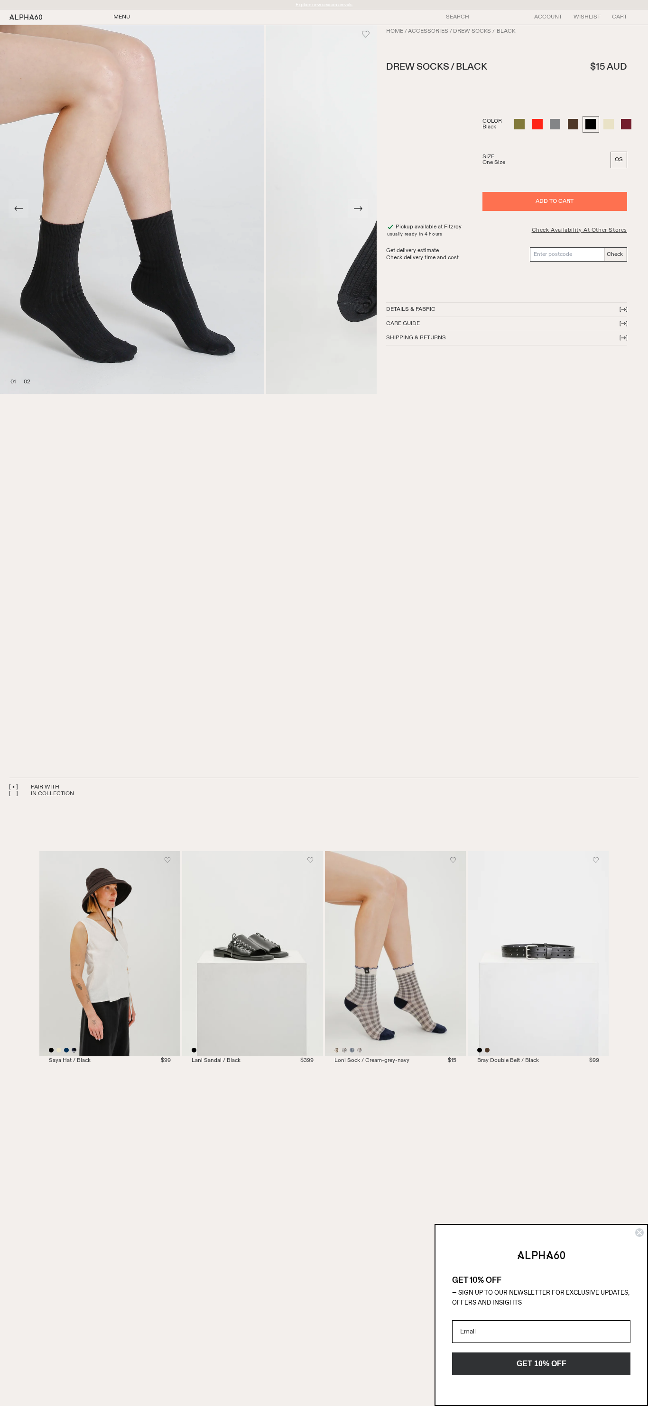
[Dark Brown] (487, 1050)
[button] (619, 17)
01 (12, 380)
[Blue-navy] (352, 1050)
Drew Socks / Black (484, 32)
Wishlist (587, 17)
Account (548, 17)
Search (457, 17)
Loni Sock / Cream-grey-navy (371, 1060)
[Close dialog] (639, 1232)
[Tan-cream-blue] (344, 1050)
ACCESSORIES (428, 32)
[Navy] (66, 1050)
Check (615, 254)
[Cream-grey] (336, 1050)
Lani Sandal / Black (216, 1060)
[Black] (51, 1050)
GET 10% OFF (541, 1364)
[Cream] (58, 1050)
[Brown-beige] (359, 1050)
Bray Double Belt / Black (508, 1060)
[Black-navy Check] (74, 1050)
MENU (121, 17)
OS (619, 160)
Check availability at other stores (579, 230)
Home (394, 32)
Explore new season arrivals (324, 4)
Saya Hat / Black (70, 1060)
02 (26, 380)
